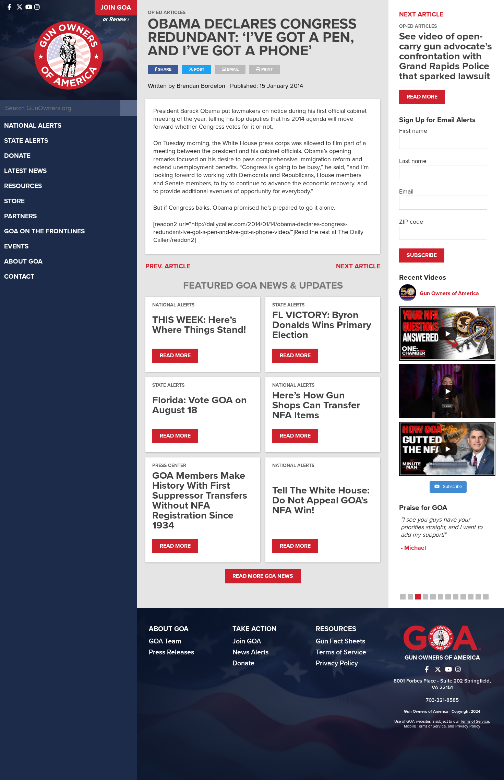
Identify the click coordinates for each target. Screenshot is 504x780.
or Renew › (116, 19)
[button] (403, 596)
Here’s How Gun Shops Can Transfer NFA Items (316, 405)
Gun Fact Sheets (340, 641)
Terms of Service (341, 652)
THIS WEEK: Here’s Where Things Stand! (199, 325)
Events (16, 246)
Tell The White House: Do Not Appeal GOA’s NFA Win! (321, 500)
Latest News (25, 171)
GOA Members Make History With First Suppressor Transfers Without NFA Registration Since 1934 (199, 500)
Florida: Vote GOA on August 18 (199, 405)
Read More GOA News (262, 576)
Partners (20, 216)
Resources (23, 186)
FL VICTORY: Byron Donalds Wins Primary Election (321, 325)
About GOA (23, 261)
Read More (175, 355)
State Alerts (26, 140)
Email (232, 69)
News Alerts (250, 652)
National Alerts (32, 125)
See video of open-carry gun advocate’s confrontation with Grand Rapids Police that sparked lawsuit (445, 56)
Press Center (169, 465)
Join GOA (115, 7)
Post (198, 69)
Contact (19, 276)
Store (14, 201)
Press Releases (171, 652)
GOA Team (165, 641)
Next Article (358, 266)
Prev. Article (167, 266)
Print (266, 69)
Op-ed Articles (166, 12)
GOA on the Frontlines (44, 231)
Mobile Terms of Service (425, 726)
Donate (17, 156)
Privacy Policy (337, 663)
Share (164, 69)
